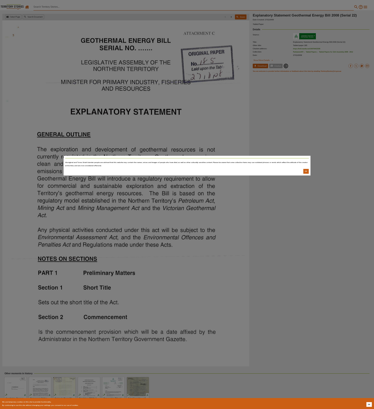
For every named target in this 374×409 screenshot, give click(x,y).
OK (306, 171)
